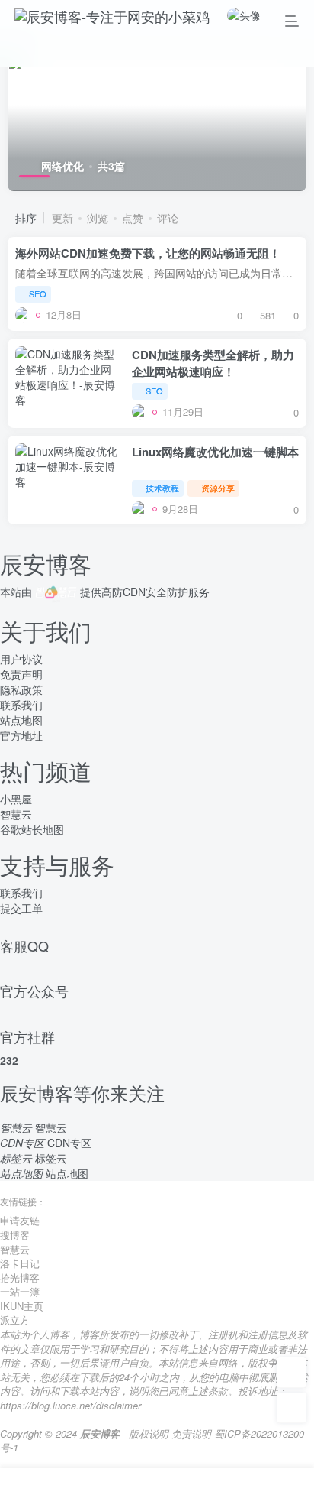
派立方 (15, 1319)
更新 (62, 217)
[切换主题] (291, 1408)
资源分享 (218, 488)
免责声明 (21, 674)
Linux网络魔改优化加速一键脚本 (215, 451)
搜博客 (15, 1234)
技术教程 (162, 488)
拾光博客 (20, 1277)
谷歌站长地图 (32, 829)
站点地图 (21, 720)
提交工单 (21, 908)
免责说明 (191, 1433)
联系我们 (21, 704)
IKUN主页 (21, 1306)
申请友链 (20, 1220)
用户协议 (21, 658)
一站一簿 (20, 1291)
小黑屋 (16, 798)
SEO (37, 293)
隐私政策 (21, 689)
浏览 (97, 217)
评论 (167, 217)
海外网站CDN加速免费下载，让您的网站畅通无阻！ (147, 253)
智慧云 (16, 814)
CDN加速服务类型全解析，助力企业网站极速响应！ (213, 363)
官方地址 (21, 735)
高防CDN (123, 591)
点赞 (132, 217)
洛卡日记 (20, 1263)
